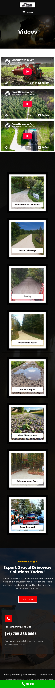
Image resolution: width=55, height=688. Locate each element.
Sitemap (16, 674)
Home (6, 674)
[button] (27, 12)
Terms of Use (45, 674)
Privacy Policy (29, 674)
